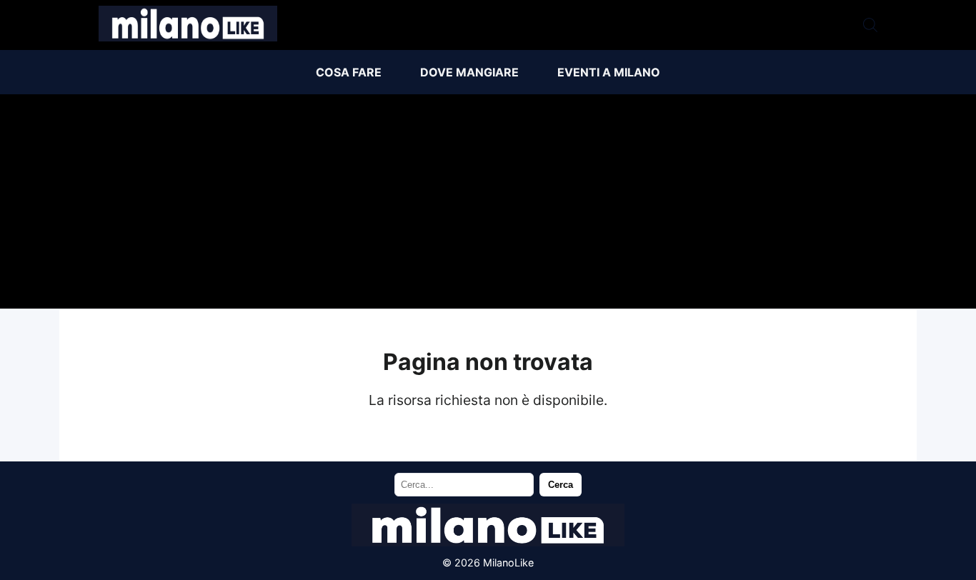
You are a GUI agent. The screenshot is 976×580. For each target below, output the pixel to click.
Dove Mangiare (469, 72)
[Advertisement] (488, 201)
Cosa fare (349, 72)
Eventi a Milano (608, 72)
